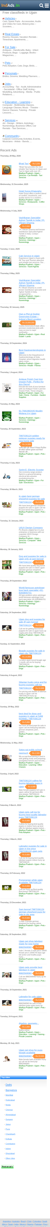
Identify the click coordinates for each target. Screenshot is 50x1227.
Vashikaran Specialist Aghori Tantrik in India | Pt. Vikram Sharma (32, 220)
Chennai (9, 1110)
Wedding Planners (28, 76)
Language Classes (12, 107)
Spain (10, 1224)
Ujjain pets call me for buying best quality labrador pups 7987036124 (32, 814)
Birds (31, 65)
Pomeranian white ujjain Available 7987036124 (31, 881)
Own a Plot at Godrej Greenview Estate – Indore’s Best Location (30, 316)
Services (10, 120)
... (13, 26)
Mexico (23, 1224)
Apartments (20, 39)
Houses (14, 37)
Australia (16, 1221)
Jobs (8, 83)
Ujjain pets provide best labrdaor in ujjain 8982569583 (30, 970)
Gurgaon (9, 1119)
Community (12, 135)
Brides (6, 76)
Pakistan (38, 1224)
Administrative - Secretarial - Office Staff (22, 88)
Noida (8, 1105)
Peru (45, 1224)
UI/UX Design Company (31, 527)
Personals (11, 73)
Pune (8, 1129)
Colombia (37, 1221)
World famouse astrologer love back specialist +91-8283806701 (32, 590)
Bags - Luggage (20, 52)
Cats (19, 65)
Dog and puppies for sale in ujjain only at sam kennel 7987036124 (32, 559)
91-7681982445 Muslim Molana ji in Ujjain (31, 412)
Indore (8, 1149)
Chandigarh (10, 1134)
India (16, 1224)
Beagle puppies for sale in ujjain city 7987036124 (32, 652)
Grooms (14, 76)
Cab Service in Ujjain (29, 256)
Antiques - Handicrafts (14, 50)
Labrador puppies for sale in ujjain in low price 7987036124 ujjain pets (33, 848)
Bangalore (11, 1090)
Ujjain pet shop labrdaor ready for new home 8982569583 (31, 944)
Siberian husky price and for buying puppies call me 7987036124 (33, 685)
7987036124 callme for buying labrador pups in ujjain (30, 783)
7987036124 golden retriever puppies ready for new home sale (32, 438)
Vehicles (10, 18)
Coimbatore (10, 1144)
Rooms (6, 37)
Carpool (6, 139)
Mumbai (9, 1095)
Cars (5, 21)
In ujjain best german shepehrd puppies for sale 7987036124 (32, 499)
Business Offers (24, 126)
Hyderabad (10, 1100)
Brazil (23, 1221)
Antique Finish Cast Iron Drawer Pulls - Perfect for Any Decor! (31, 382)
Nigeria (30, 1224)
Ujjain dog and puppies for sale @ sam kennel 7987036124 (32, 622)
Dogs (25, 65)
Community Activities (21, 139)
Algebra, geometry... (29, 1023)
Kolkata (9, 1139)
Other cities (10, 1158)
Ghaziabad (10, 1153)
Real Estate (12, 34)
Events (36, 139)
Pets (7, 62)
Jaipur (8, 1124)
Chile (29, 1221)
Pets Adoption (10, 65)
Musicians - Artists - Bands (16, 141)
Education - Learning (17, 102)
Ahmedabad (11, 1115)
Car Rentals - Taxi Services (19, 127)
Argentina (7, 1221)
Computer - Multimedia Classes (18, 105)
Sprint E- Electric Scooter (31, 469)
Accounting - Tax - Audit (14, 86)
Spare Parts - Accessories (21, 21)
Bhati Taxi (24, 163)
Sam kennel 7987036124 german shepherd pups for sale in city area (32, 912)
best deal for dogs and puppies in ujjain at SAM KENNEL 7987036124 (31, 716)
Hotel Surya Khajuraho (30, 191)
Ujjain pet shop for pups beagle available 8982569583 (30, 1053)
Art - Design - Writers (13, 123)
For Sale (10, 47)
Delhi (9, 1084)
